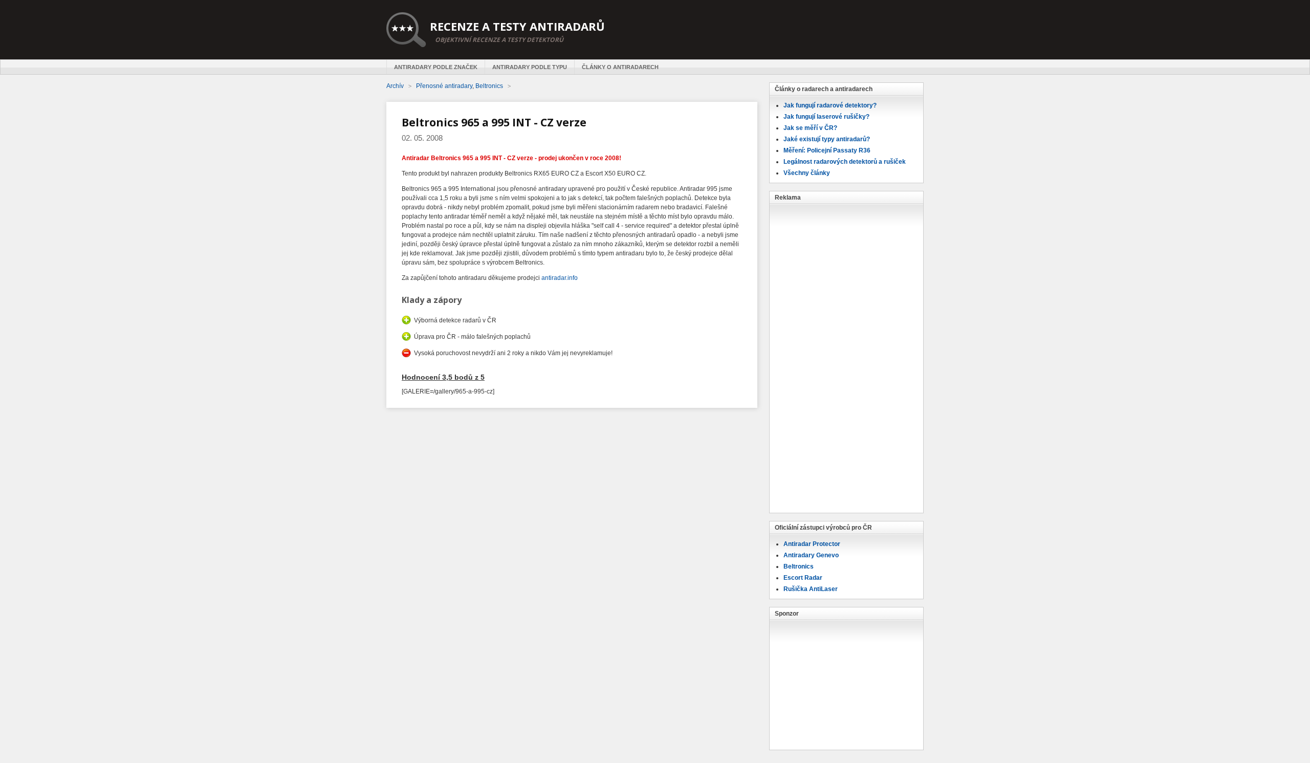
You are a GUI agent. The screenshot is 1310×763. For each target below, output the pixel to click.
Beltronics (798, 566)
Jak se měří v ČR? (810, 128)
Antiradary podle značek (435, 67)
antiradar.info (559, 277)
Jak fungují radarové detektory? (830, 105)
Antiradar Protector (811, 544)
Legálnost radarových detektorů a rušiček (844, 161)
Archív (395, 86)
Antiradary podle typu (529, 67)
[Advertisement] (846, 357)
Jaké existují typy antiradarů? (826, 139)
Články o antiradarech (620, 67)
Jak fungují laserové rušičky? (826, 116)
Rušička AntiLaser (810, 589)
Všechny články (806, 173)
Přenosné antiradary (444, 86)
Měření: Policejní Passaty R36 (826, 150)
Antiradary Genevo (811, 555)
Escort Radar (802, 577)
